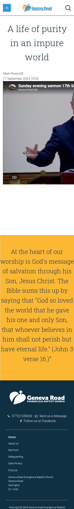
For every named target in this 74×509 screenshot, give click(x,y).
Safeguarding (15, 456)
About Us (13, 443)
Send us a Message (53, 416)
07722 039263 (22, 416)
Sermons (13, 450)
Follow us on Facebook (40, 421)
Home (12, 437)
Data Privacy (15, 463)
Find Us (12, 470)
